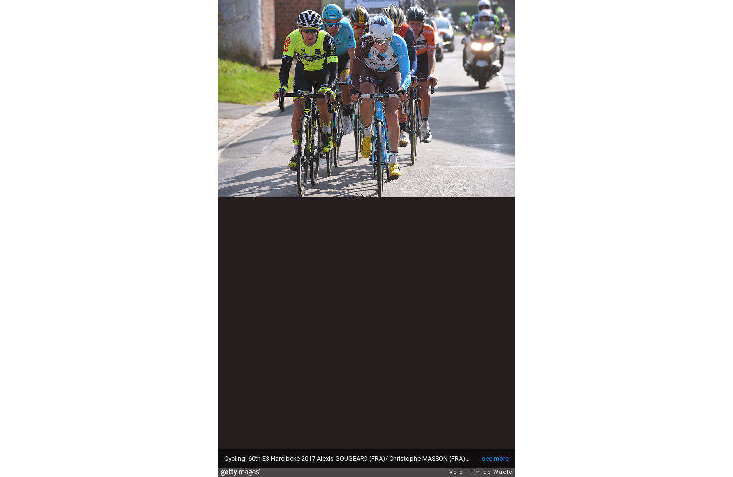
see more (495, 458)
